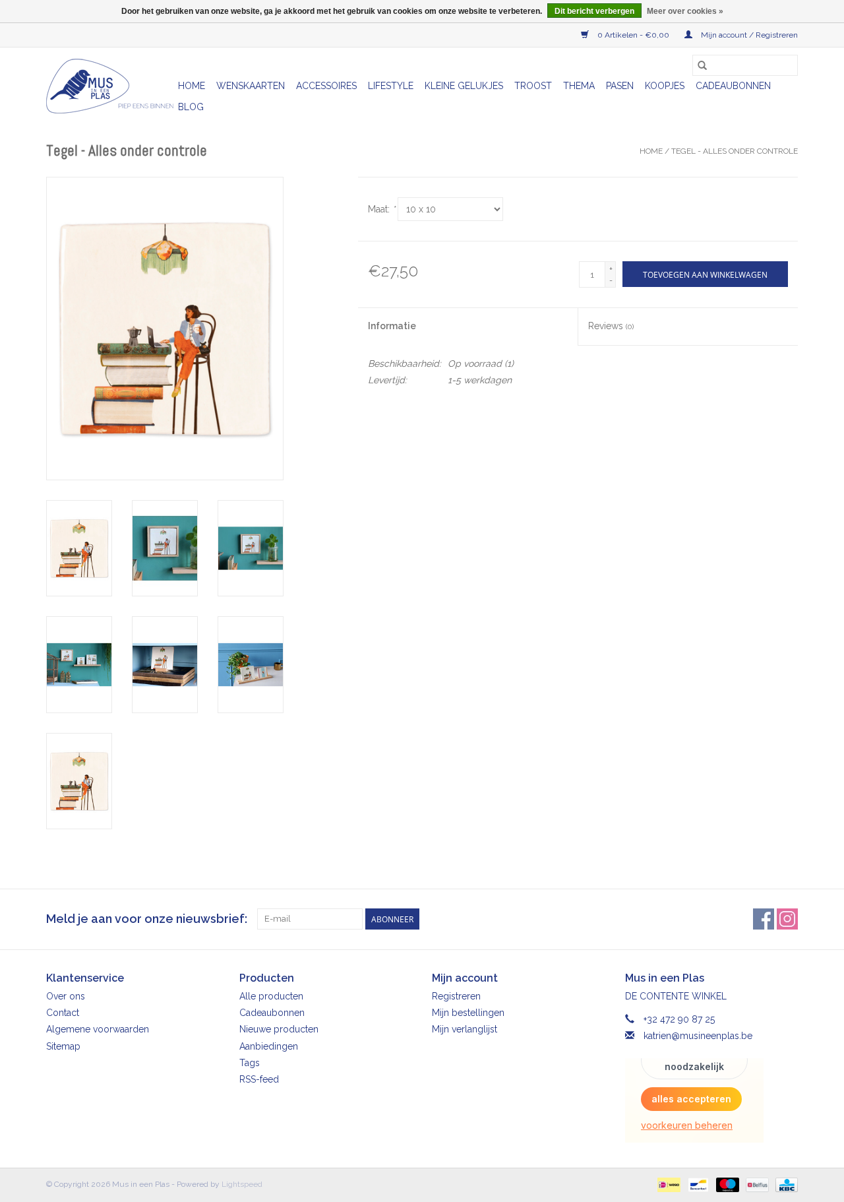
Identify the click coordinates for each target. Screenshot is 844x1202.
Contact (62, 1012)
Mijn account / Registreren (748, 35)
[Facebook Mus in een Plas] (763, 919)
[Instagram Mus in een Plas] (787, 919)
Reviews (611, 326)
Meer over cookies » (685, 11)
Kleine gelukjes (464, 85)
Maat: (381, 209)
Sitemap (63, 1046)
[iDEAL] (667, 1184)
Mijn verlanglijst (464, 1029)
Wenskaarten (250, 85)
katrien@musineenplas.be (698, 1035)
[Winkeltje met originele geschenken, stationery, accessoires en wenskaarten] (110, 86)
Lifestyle (390, 85)
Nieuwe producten (278, 1029)
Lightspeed (242, 1184)
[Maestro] (726, 1184)
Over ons (65, 996)
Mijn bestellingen (468, 1012)
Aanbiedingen (268, 1046)
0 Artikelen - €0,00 (633, 35)
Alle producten (271, 996)
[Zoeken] (702, 65)
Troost (533, 85)
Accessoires (326, 85)
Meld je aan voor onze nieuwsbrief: (146, 919)
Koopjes (664, 85)
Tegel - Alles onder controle (734, 151)
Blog (191, 107)
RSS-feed (259, 1079)
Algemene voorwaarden (97, 1029)
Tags (249, 1063)
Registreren (456, 996)
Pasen (620, 85)
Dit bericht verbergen (594, 11)
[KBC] (784, 1184)
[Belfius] (755, 1184)
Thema (579, 85)
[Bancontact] (696, 1184)
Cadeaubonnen (733, 85)
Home (191, 85)
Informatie (392, 326)
